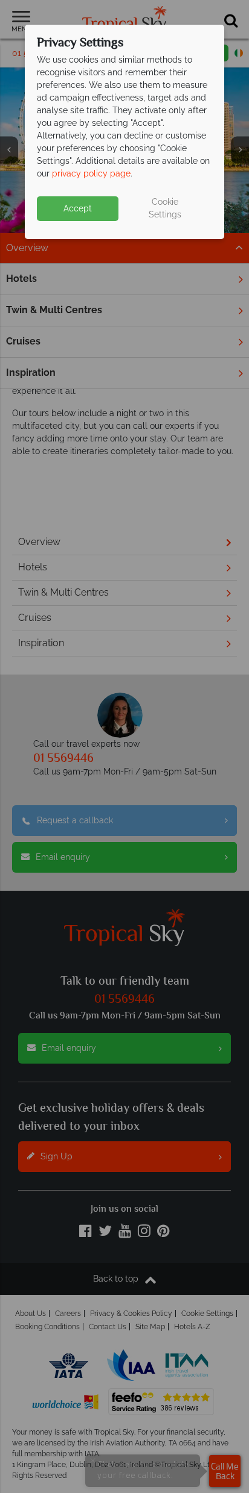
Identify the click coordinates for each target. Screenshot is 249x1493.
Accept (77, 208)
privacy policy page (91, 173)
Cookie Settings (165, 208)
